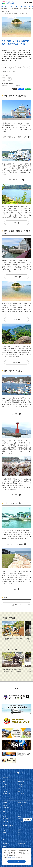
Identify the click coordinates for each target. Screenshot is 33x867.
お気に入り (27, 2)
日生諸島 (15, 495)
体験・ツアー (16, 8)
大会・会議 (20, 818)
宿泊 (19, 789)
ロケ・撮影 (5, 818)
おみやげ (25, 8)
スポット (11, 8)
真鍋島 (15, 362)
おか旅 (7, 11)
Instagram (22, 773)
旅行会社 (5, 816)
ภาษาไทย (5, 834)
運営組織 (5, 802)
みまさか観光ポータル (23, 843)
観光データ (5, 821)
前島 (15, 222)
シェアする (22, 88)
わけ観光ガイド (6, 846)
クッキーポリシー (11, 857)
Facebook (11, 773)
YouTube (18, 773)
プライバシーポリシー (23, 802)
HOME (3, 11)
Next (30, 628)
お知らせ (20, 791)
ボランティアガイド (22, 793)
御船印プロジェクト (15, 180)
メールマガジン (6, 807)
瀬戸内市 (26, 67)
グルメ (21, 8)
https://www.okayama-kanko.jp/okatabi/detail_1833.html (13, 631)
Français (20, 834)
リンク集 (20, 805)
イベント (29, 8)
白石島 (15, 319)
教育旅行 (20, 816)
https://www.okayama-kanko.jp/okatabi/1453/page (13, 662)
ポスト (15, 88)
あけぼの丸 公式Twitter (15, 544)
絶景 (9, 79)
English (4, 830)
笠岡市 (13, 71)
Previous (2, 628)
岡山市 (13, 67)
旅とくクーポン (6, 793)
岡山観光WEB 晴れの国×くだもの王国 (8, 2)
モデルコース (6, 8)
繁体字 (4, 832)
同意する (16, 861)
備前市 (19, 67)
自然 (4, 79)
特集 (2, 8)
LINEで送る (29, 88)
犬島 (15, 589)
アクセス (5, 791)
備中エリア (5, 71)
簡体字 (19, 830)
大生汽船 (15, 414)
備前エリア (5, 67)
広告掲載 (5, 805)
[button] (30, 819)
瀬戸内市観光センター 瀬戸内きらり (14, 137)
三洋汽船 (15, 276)
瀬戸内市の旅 (6, 843)
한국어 (19, 832)
